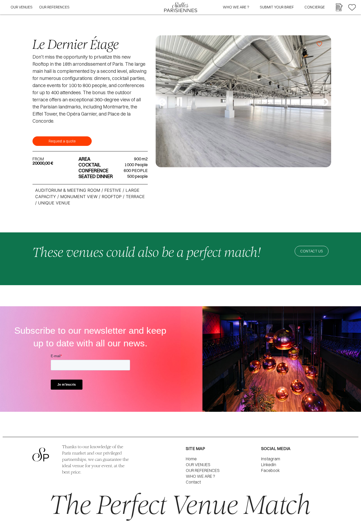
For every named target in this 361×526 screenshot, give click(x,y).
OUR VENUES (22, 7)
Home (191, 458)
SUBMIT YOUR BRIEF (277, 7)
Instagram (270, 458)
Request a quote (62, 141)
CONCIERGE (314, 7)
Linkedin (268, 464)
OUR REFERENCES (54, 7)
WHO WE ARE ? (236, 7)
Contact (193, 482)
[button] (162, 102)
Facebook (270, 470)
